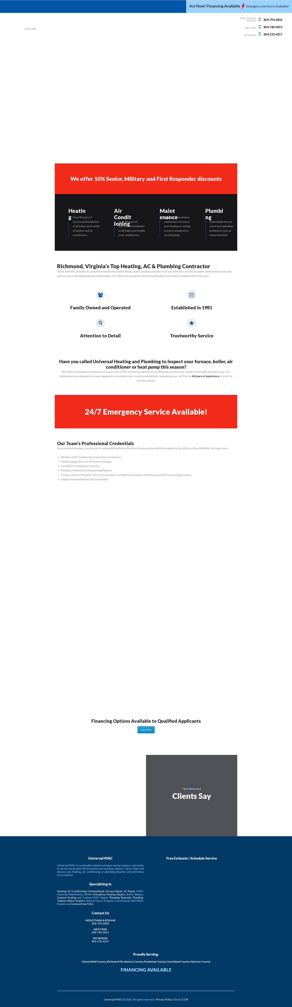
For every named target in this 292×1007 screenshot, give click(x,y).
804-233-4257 (100, 941)
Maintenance (169, 214)
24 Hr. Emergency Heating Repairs (104, 894)
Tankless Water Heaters (71, 900)
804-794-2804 (100, 923)
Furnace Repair (114, 891)
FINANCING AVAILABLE (146, 969)
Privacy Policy (164, 999)
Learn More (146, 729)
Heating (77, 214)
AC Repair (129, 891)
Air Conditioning (122, 217)
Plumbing (214, 214)
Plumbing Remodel (120, 897)
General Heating (66, 897)
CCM (185, 999)
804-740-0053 (100, 932)
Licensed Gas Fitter (83, 904)
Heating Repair (96, 891)
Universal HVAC (113, 999)
